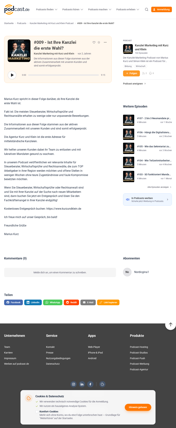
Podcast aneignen (133, 83)
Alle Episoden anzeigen (158, 187)
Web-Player (94, 347)
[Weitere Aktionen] (105, 42)
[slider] (63, 75)
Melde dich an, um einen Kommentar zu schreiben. (60, 272)
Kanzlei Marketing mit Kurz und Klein (54, 53)
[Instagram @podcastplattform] (73, 384)
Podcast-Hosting (139, 347)
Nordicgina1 (141, 272)
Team (7, 347)
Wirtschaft (140, 66)
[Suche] (146, 9)
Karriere (8, 352)
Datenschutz (53, 363)
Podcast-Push (137, 358)
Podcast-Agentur (139, 369)
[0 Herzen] (94, 42)
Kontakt (50, 347)
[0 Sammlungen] (98, 42)
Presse (49, 352)
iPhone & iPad (95, 352)
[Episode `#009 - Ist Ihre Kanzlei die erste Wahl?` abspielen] (12, 75)
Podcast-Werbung (139, 363)
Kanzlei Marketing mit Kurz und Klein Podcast (52, 23)
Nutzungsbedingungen (58, 358)
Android (92, 358)
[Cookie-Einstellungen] (102, 384)
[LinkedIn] (82, 384)
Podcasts (21, 23)
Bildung (128, 66)
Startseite (9, 23)
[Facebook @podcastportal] (90, 384)
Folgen (133, 73)
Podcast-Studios (139, 352)
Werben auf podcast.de (16, 363)
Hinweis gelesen (138, 407)
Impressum (10, 358)
